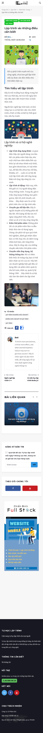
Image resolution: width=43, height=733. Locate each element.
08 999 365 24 (10, 680)
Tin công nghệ (25, 20)
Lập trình (14, 10)
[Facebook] (13, 488)
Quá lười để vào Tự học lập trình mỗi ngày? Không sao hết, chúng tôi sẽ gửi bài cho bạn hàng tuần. (20, 456)
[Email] (4, 692)
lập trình (9, 323)
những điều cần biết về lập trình (17, 319)
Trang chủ (5, 10)
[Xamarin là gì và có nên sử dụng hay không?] (21, 413)
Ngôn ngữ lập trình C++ (9, 379)
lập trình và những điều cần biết (17, 315)
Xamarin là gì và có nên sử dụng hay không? (21, 420)
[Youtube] (30, 488)
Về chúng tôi (6, 662)
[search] (40, 3)
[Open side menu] (3, 3)
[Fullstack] (21, 536)
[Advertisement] (21, 597)
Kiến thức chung (24, 10)
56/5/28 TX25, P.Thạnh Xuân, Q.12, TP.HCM (20, 720)
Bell (9, 37)
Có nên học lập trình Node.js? (33, 379)
